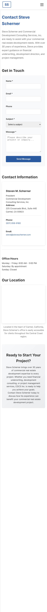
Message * (11, 132)
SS (7, 4)
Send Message (24, 159)
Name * (9, 81)
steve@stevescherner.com (18, 234)
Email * (9, 93)
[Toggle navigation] (41, 4)
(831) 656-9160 (13, 223)
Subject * (10, 119)
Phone (9, 106)
